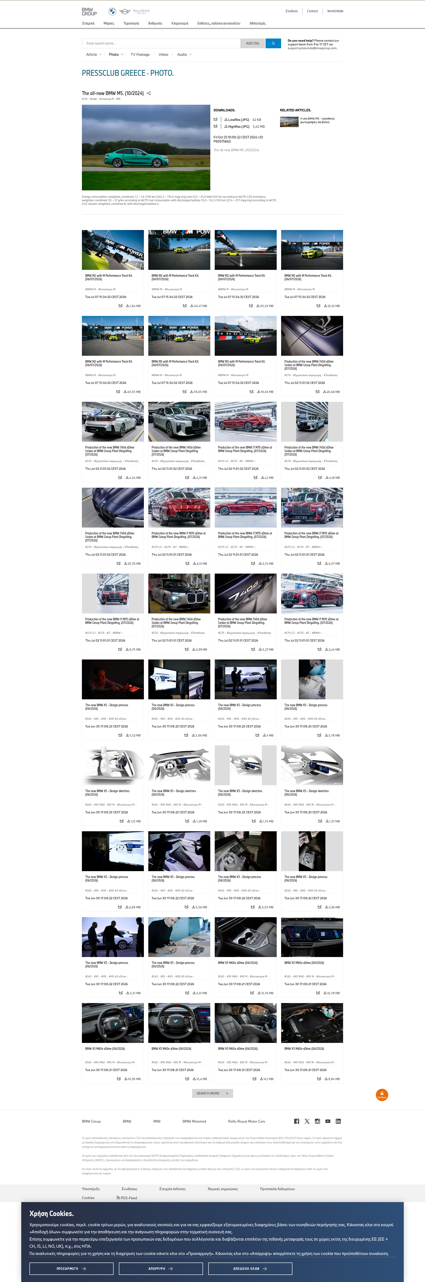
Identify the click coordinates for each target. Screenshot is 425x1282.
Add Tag (252, 43)
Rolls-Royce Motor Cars (246, 1121)
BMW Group (91, 1121)
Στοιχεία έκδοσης (172, 1189)
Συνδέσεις (129, 1189)
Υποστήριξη (91, 1189)
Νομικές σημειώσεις (223, 1189)
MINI (156, 1121)
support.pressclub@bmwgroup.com (312, 48)
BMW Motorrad (194, 1121)
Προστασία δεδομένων (277, 1189)
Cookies (88, 1197)
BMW (127, 1121)
